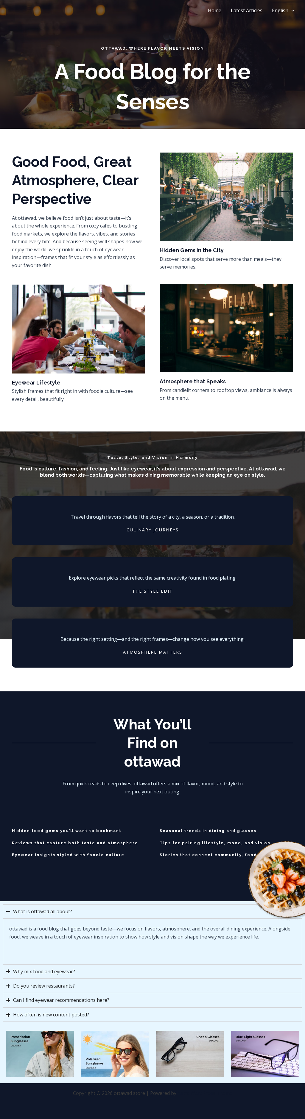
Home (214, 10)
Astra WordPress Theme (205, 1093)
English (280, 10)
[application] (291, 10)
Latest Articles (246, 10)
